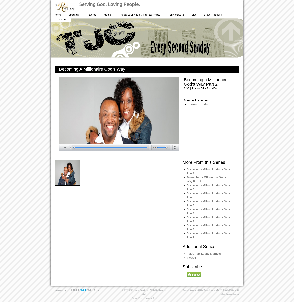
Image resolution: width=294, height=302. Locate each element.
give (194, 14)
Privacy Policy (137, 298)
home (58, 14)
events (92, 14)
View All (191, 257)
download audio (198, 104)
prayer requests (213, 14)
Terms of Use (151, 298)
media (107, 14)
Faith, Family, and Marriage (204, 253)
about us (74, 14)
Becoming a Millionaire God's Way (92, 69)
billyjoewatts (177, 14)
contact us (61, 19)
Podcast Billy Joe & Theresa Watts (140, 14)
